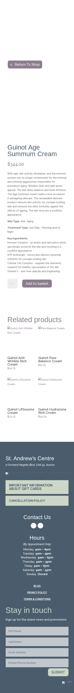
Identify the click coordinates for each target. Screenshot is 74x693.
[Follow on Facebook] (33, 525)
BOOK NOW (37, 28)
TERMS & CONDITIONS (37, 599)
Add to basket (37, 283)
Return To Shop (27, 64)
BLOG (37, 586)
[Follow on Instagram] (40, 525)
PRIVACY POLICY (37, 592)
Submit (58, 672)
